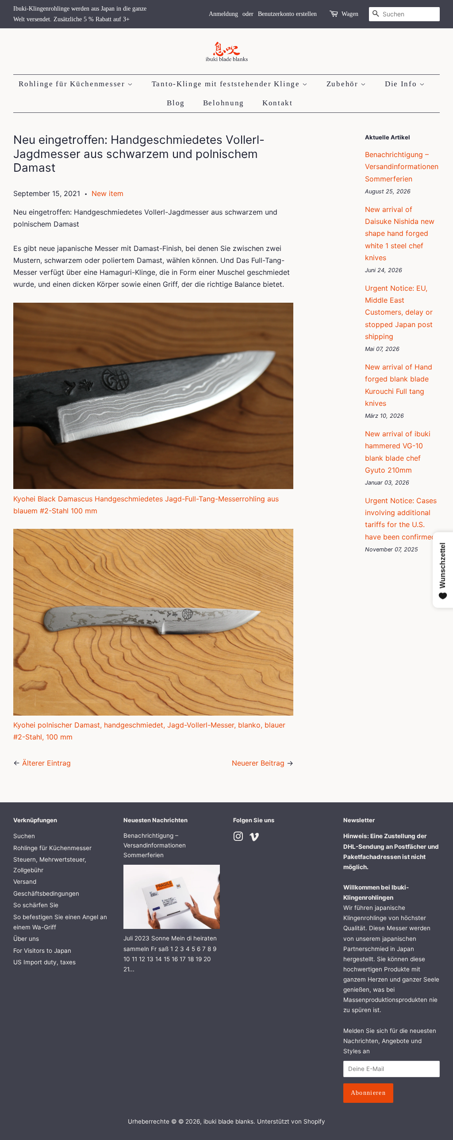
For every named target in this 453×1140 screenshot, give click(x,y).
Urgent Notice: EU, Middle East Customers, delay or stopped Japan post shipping (399, 312)
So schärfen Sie (35, 905)
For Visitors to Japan (42, 950)
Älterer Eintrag (46, 763)
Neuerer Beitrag (258, 763)
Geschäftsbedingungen (46, 893)
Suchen (24, 836)
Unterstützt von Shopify (291, 1121)
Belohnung (223, 103)
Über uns (26, 938)
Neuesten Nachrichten (155, 820)
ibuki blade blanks (228, 1121)
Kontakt (277, 103)
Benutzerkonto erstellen (287, 14)
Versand (24, 881)
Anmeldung (223, 14)
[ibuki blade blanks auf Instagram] (238, 838)
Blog (176, 103)
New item (107, 193)
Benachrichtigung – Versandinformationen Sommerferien (401, 166)
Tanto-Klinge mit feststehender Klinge (227, 84)
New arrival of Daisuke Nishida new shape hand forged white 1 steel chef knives (399, 233)
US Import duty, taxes (44, 962)
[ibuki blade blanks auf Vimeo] (254, 838)
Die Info (402, 84)
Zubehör (343, 84)
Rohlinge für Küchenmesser (73, 84)
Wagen (350, 14)
